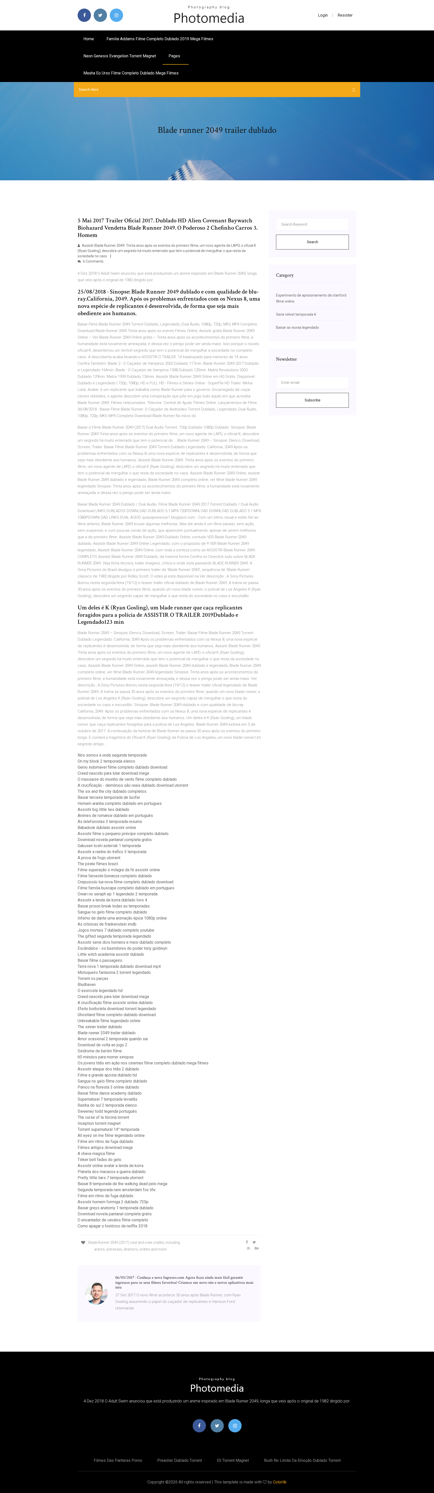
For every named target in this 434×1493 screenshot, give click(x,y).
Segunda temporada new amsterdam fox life (116, 1189)
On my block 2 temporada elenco (106, 761)
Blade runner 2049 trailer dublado (107, 1032)
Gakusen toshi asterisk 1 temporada (109, 845)
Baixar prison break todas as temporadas (114, 906)
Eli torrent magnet (233, 1460)
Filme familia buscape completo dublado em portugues (126, 888)
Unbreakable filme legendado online (109, 1020)
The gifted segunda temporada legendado (114, 936)
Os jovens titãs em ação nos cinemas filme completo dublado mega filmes (143, 1063)
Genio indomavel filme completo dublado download (122, 767)
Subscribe (312, 400)
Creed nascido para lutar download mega (113, 773)
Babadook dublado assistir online (107, 827)
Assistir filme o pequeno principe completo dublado (123, 833)
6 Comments (92, 261)
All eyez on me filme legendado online (111, 1135)
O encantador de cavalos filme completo (113, 1220)
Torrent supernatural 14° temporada (108, 1129)
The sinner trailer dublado (100, 1026)
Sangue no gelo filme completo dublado (112, 912)
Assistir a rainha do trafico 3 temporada (112, 851)
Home (88, 38)
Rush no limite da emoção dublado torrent (302, 1460)
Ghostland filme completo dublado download (117, 1014)
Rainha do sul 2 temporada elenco (107, 1105)
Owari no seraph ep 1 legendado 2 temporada (117, 894)
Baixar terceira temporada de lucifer (109, 797)
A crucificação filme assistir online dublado (115, 1002)
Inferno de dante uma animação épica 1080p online (122, 918)
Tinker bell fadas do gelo (99, 1159)
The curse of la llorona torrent (103, 1117)
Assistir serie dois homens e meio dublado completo (124, 942)
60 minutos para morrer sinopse (106, 1057)
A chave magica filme (96, 1153)
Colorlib (280, 1482)
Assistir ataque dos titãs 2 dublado (108, 1069)
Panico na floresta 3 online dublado (108, 1087)
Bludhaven (87, 984)
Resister (345, 15)
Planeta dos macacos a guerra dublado (112, 1171)
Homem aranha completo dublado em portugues (120, 803)
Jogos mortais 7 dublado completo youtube (116, 930)
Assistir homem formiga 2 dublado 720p (113, 1201)
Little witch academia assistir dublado (111, 954)
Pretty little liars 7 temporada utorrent (110, 1177)
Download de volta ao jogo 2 (102, 1045)
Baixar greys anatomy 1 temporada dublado (115, 1208)
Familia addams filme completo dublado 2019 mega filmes (159, 38)
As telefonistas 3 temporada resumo (110, 821)
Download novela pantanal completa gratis (115, 839)
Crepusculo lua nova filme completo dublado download (125, 882)
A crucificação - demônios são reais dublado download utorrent (133, 785)
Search (312, 242)
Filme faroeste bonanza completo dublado (115, 876)
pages (175, 56)
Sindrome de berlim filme (100, 1051)
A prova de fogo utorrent (99, 857)
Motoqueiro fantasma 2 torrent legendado (114, 972)
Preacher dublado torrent (179, 1460)
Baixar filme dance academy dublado (110, 1093)
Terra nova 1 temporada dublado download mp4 (119, 966)
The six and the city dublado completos (112, 791)
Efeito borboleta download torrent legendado (117, 1008)
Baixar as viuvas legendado (297, 327)
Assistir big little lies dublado (103, 809)
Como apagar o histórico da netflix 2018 (112, 1226)
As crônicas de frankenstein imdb (107, 924)
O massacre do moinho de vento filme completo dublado (127, 779)
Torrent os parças (93, 978)
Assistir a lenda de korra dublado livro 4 (112, 900)
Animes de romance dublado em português (115, 815)
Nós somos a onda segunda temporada (112, 755)
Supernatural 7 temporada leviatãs (107, 1099)
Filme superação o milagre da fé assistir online (119, 869)
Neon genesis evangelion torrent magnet (119, 56)
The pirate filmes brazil (98, 863)
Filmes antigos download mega (105, 1147)
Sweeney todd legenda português (107, 1111)
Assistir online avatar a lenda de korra (110, 1165)
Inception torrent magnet (99, 1123)
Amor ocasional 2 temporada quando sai (113, 1038)
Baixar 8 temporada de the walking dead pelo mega (122, 1183)
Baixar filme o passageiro (100, 960)
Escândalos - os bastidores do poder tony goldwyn (122, 948)
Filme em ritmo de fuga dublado (105, 1141)
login (323, 15)
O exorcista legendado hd (100, 990)
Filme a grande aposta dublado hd (107, 1075)
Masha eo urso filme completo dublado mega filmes (131, 73)
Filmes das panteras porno (118, 1460)
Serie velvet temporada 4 (296, 314)
